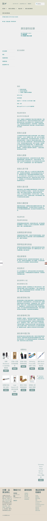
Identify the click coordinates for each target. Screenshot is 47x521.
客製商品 (37, 497)
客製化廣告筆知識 (6, 13)
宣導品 (3, 507)
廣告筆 (3, 8)
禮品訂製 (37, 509)
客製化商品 (37, 510)
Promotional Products (39, 504)
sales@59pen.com (23, 3)
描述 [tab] (3, 54)
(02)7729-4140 (15, 3)
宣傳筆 (8, 498)
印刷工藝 (26, 494)
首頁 (4, 21)
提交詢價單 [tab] (4, 51)
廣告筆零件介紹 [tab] (5, 64)
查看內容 (6, 370)
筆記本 (13, 16)
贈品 (9, 506)
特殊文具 (28, 35)
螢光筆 (16, 16)
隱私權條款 (26, 499)
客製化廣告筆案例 (29, 8)
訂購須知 (26, 493)
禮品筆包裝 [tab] (4, 61)
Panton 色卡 (26, 497)
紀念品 (36, 495)
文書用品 (7, 501)
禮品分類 (20, 8)
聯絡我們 (29, 3)
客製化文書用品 (11, 8)
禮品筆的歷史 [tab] (5, 58)
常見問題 (26, 496)
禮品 (8, 510)
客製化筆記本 (8, 500)
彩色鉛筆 (24, 35)
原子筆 (10, 16)
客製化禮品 (4, 506)
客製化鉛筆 (8, 21)
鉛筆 (31, 35)
